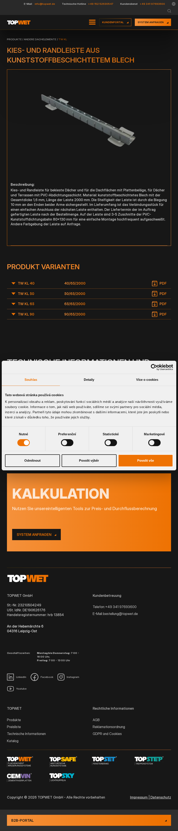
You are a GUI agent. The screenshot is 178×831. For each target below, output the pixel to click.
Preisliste (14, 727)
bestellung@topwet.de (120, 614)
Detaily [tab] (89, 379)
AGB (96, 720)
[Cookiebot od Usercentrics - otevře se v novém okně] (154, 367)
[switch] (67, 442)
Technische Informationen (26, 734)
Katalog (12, 741)
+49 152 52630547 (100, 3)
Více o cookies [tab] (147, 379)
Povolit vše (145, 460)
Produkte (14, 39)
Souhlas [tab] (31, 379)
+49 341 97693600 (152, 3)
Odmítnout (32, 460)
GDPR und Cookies (107, 734)
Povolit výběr (89, 460)
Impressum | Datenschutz (150, 797)
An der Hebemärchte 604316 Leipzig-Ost (25, 628)
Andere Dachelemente (40, 39)
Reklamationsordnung (109, 727)
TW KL (63, 39)
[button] (173, 4)
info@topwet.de (45, 3)
